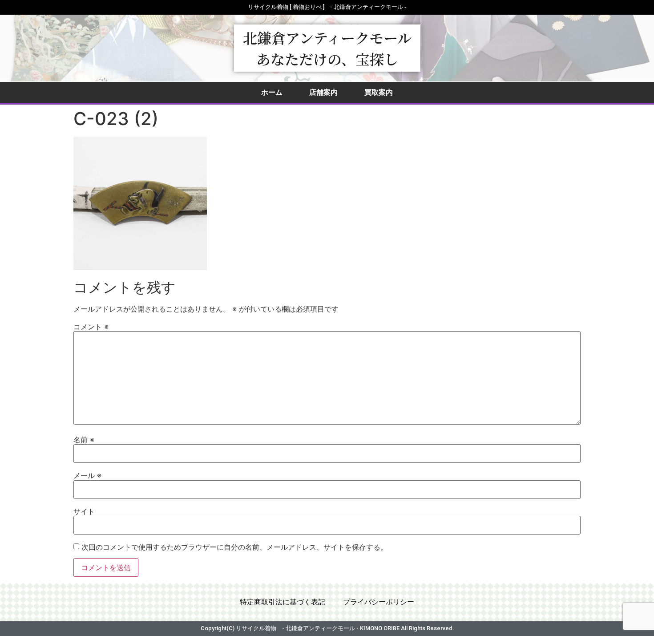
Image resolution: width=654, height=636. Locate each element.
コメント (91, 326)
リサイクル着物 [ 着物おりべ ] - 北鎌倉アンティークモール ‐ (327, 7)
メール (87, 475)
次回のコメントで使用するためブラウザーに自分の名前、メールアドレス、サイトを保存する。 (234, 547)
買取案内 (378, 92)
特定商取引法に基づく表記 (282, 602)
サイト (84, 511)
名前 (83, 439)
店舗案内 (323, 92)
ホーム (272, 92)
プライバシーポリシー (378, 602)
